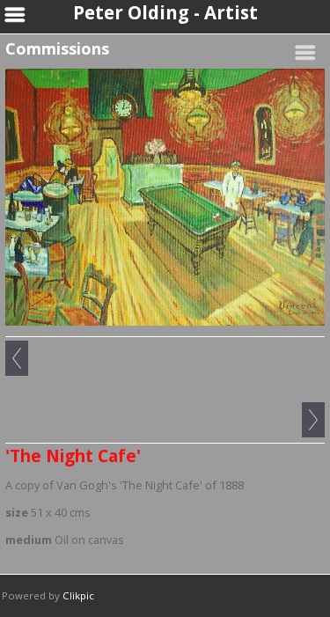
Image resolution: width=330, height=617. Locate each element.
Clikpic (78, 595)
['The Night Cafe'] (165, 197)
